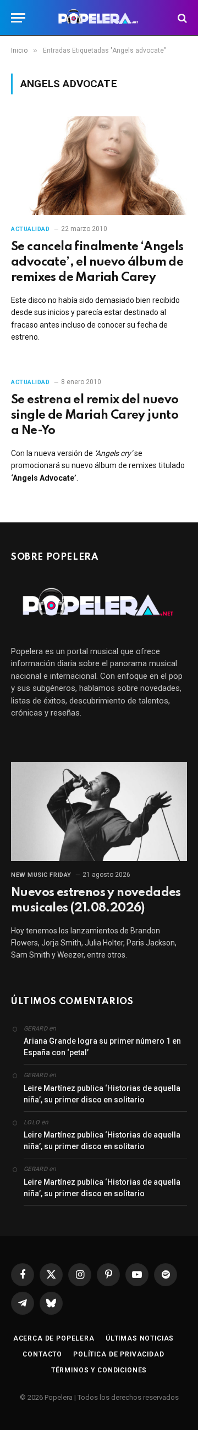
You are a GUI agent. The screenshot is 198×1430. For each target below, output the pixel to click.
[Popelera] (99, 18)
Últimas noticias (140, 1338)
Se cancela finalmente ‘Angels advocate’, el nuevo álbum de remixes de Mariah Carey (97, 262)
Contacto (42, 1354)
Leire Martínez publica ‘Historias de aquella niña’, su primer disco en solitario (102, 1094)
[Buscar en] (181, 17)
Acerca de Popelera (54, 1338)
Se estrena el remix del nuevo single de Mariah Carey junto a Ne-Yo (95, 415)
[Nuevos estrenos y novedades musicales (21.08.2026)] (99, 811)
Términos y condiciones (99, 1370)
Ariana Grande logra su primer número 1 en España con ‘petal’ (102, 1047)
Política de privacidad (118, 1354)
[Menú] (18, 17)
